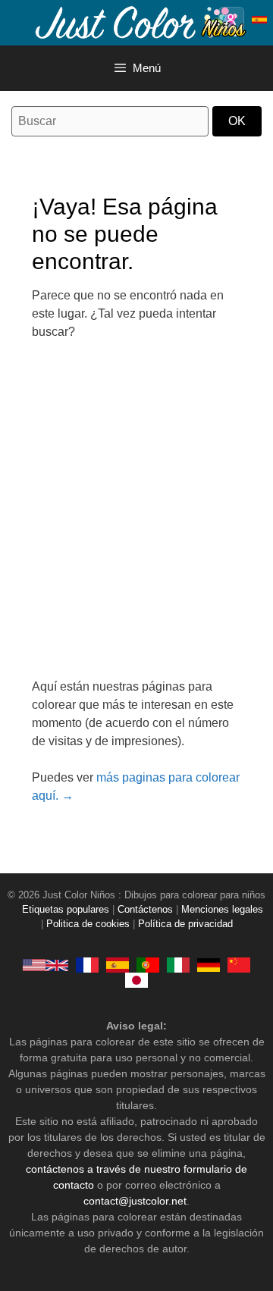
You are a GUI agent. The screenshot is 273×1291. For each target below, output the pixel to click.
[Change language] (259, 19)
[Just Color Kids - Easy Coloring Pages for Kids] (45, 965)
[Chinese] (239, 965)
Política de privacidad (185, 924)
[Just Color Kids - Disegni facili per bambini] (178, 965)
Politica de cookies (88, 924)
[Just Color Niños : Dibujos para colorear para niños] (139, 21)
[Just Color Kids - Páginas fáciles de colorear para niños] (117, 965)
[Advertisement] (136, 518)
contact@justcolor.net (135, 1201)
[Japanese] (136, 980)
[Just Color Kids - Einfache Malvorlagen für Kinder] (208, 965)
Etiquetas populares (65, 909)
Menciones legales (222, 909)
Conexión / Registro (231, 20)
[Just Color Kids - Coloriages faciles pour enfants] (87, 965)
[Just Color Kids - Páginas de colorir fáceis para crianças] (147, 965)
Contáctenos (145, 909)
